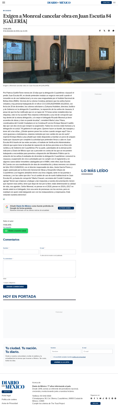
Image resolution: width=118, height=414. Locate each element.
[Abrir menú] (3, 2)
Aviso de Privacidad (10, 403)
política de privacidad (79, 357)
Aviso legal (6, 396)
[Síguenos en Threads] (109, 398)
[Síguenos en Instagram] (91, 398)
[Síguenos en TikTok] (103, 398)
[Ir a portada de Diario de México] (13, 385)
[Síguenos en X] (97, 398)
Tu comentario (8, 258)
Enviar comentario (15, 287)
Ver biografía (7, 227)
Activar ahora (65, 208)
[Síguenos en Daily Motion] (115, 398)
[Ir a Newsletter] (114, 2)
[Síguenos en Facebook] (94, 398)
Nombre (6, 248)
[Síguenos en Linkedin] (106, 398)
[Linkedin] (109, 31)
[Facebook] (100, 31)
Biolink (95, 403)
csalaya (7, 29)
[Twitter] (104, 31)
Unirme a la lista (61, 362)
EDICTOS (106, 2)
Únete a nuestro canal (17, 231)
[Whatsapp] (113, 31)
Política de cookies (9, 399)
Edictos (7, 392)
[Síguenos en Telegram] (112, 398)
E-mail (42, 248)
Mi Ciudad (7, 10)
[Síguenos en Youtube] (100, 398)
